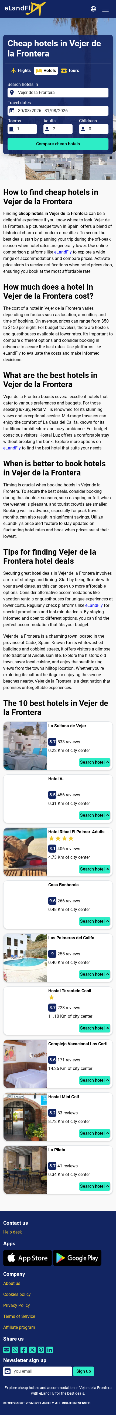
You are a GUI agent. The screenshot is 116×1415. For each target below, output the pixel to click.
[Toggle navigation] (105, 9)
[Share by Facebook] (24, 1353)
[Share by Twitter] (32, 1353)
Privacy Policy (16, 1305)
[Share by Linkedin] (49, 1353)
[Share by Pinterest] (41, 1353)
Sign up (83, 1371)
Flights (24, 70)
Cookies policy (17, 1294)
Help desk (12, 1232)
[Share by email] (6, 1353)
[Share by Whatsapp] (15, 1353)
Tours (73, 70)
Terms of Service (19, 1316)
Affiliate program (19, 1327)
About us (11, 1283)
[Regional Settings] (94, 9)
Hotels (49, 70)
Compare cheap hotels (58, 143)
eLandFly (63, 252)
